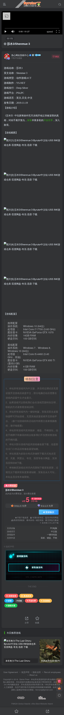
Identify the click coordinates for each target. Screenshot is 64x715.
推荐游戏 (12, 595)
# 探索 (9, 600)
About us (33, 674)
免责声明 (25, 672)
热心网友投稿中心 (20, 55)
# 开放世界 (31, 600)
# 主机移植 (45, 600)
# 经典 (19, 600)
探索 (29, 120)
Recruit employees (52, 672)
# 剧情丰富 (10, 605)
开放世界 (48, 120)
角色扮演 (27, 595)
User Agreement (10, 672)
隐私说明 (37, 672)
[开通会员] (59, 688)
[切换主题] (59, 695)
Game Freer (24, 679)
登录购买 (50, 512)
